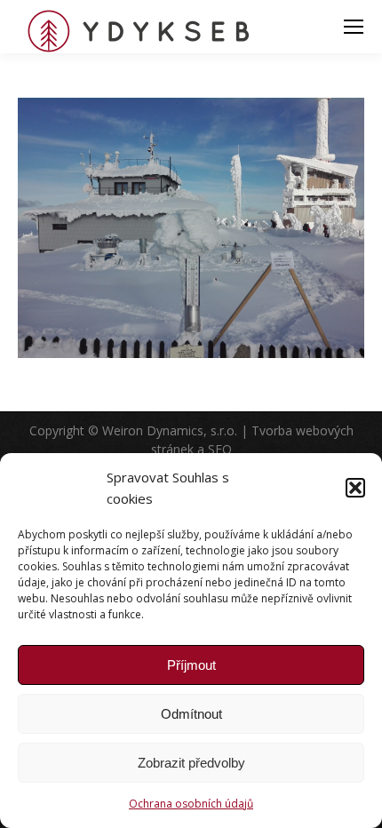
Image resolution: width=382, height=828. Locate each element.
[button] (355, 488)
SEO (220, 449)
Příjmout (191, 665)
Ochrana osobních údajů (191, 803)
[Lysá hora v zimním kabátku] (191, 228)
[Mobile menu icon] (353, 26)
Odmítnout (191, 713)
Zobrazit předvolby (191, 762)
